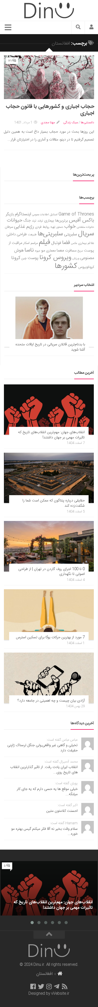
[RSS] (64, 986)
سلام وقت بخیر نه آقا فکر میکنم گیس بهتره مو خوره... (44, 831)
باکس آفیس (81, 220)
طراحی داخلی (17, 234)
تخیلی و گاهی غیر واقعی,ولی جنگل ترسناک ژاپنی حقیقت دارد (42, 748)
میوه (37, 250)
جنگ (27, 221)
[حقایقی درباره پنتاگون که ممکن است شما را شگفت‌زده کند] (49, 478)
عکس (74, 243)
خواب (70, 226)
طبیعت (32, 234)
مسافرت (71, 251)
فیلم (44, 242)
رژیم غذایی (24, 227)
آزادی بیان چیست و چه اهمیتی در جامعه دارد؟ (51, 701)
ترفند (40, 220)
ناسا (29, 250)
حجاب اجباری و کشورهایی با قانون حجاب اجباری (50, 110)
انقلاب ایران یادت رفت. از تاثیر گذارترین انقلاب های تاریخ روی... (44, 770)
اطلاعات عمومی (40, 214)
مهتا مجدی (48, 122)
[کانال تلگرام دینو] (56, 986)
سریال (86, 234)
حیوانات (14, 220)
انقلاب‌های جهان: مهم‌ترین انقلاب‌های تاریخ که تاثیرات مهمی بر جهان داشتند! (51, 435)
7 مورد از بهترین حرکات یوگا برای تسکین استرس (50, 637)
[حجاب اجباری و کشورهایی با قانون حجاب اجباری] (49, 77)
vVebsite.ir (60, 994)
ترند (34, 220)
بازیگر (10, 214)
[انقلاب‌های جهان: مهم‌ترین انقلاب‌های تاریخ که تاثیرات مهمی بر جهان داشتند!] (49, 409)
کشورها (66, 266)
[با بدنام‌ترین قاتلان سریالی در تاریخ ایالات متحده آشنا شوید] (49, 322)
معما (60, 250)
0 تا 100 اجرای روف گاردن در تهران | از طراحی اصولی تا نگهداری (51, 572)
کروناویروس (86, 267)
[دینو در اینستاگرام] (49, 986)
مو (43, 250)
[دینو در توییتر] (41, 986)
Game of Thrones (76, 214)
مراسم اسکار (30, 243)
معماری (51, 251)
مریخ (80, 251)
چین (24, 258)
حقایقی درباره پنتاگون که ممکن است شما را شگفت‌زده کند (53, 503)
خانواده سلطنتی (85, 227)
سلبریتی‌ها (50, 234)
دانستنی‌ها (87, 122)
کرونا (15, 258)
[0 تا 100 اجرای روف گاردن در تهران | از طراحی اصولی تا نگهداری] (49, 546)
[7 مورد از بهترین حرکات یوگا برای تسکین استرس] (49, 614)
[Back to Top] (49, 935)
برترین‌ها (61, 221)
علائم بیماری (86, 243)
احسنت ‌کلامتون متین (62, 811)
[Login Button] (91, 27)
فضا (66, 242)
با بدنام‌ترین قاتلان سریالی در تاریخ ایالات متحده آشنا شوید (50, 347)
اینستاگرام (23, 214)
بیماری (49, 221)
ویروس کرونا (55, 257)
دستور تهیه (56, 227)
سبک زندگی (70, 122)
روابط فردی (42, 227)
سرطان (9, 227)
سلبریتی (70, 234)
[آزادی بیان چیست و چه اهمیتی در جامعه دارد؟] (49, 678)
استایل (53, 214)
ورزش (75, 258)
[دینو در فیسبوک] (33, 986)
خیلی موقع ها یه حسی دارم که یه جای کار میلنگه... (47, 791)
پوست (33, 258)
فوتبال (56, 243)
